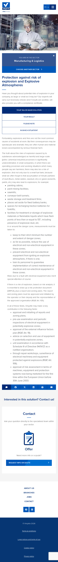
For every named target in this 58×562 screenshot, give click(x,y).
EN (45, 7)
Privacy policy (29, 556)
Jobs (29, 497)
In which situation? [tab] (29, 130)
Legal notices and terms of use (29, 539)
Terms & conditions (29, 531)
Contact (29, 501)
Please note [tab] (29, 124)
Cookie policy (29, 548)
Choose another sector (28, 69)
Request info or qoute (19, 463)
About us (29, 488)
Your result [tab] (29, 117)
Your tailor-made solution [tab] (29, 110)
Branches (29, 492)
